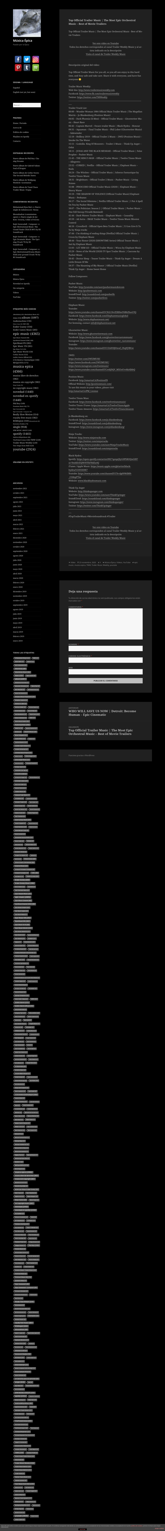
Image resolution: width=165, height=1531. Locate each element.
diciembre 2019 (19, 591)
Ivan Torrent (19, 1045)
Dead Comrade (20, 834)
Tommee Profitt (32, 1453)
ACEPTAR (82, 1529)
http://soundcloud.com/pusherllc (98, 294)
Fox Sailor (19, 960)
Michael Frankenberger (22, 1137)
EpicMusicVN (22, 343)
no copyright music (25, 387)
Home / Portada (19, 123)
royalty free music (25, 417)
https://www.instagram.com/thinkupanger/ (101, 502)
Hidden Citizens (33, 1016)
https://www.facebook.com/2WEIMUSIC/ (89, 362)
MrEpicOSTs (20, 362)
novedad (23, 392)
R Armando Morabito (21, 1291)
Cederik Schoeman (21, 749)
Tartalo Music (19, 1414)
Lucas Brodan (19, 1109)
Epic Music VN (22, 346)
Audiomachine (22, 321)
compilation (19, 798)
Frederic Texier (19, 970)
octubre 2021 (18, 493)
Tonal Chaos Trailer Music (24, 1456)
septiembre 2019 (20, 605)
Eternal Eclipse (20, 945)
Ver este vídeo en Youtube (105, 43)
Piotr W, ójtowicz (33, 1256)
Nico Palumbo (31, 1193)
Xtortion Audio (19, 1512)
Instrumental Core (21, 1034)
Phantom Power (20, 1242)
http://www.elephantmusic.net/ (93, 319)
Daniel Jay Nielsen (20, 809)
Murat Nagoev (19, 1169)
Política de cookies (21, 132)
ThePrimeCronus (21, 440)
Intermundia (34, 1034)
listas (17, 1105)
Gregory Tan (20, 1013)
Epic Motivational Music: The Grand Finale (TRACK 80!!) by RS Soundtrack (27, 229)
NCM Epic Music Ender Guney (26, 1189)
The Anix (30, 1414)
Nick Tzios (19, 1193)
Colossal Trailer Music (22, 795)
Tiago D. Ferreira (20, 1442)
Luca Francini (27, 1105)
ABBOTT (30, 661)
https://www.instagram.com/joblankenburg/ (102, 426)
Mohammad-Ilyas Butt (22, 207)
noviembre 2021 (20, 488)
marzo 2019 (18, 632)
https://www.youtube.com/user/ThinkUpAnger (102, 494)
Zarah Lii (34, 1516)
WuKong (36, 1505)
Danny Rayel (32, 813)
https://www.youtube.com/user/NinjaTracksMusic (104, 444)
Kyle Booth (32, 1091)
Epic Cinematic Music (22, 890)
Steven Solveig (20, 1400)
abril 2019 (17, 627)
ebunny (18, 859)
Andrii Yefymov (19, 711)
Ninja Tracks (18, 385)
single (20, 427)
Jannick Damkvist (20, 1059)
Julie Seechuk (32, 1077)
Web (71, 667)
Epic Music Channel (21, 338)
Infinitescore (19, 1031)
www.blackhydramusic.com (92, 480)
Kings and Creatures (21, 1088)
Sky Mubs (19, 1386)
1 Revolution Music (22, 658)
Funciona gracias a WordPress (81, 755)
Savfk (31, 1343)
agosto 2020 (18, 555)
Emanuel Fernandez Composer (24, 869)
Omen (33, 1217)
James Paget (32, 1056)
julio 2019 (17, 614)
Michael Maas (20, 1141)
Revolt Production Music (22, 1308)
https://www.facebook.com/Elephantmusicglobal (103, 315)
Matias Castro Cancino (22, 1123)
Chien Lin (18, 756)
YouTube (17, 297)
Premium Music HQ (21, 406)
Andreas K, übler (20, 703)
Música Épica (22, 40)
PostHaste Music (20, 1273)
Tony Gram (19, 1460)
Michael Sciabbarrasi (21, 1144)
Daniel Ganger (19, 805)
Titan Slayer (34, 1449)
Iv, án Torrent (31, 1038)
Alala (17, 318)
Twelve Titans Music (22, 1477)
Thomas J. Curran (20, 1438)
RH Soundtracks (20, 1312)
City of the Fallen (20, 784)
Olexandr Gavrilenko (21, 1217)
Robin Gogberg (20, 1316)
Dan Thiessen (20, 816)
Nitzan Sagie (34, 1200)
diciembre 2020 (19, 538)
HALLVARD (34, 1013)
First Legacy (34, 956)
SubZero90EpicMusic (21, 437)
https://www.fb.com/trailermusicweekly (99, 93)
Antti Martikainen (20, 714)
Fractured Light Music (21, 963)
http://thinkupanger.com (90, 491)
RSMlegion (21, 420)
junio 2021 (17, 511)
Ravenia (33, 1294)
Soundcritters (19, 1389)
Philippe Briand (20, 1245)
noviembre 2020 (20, 542)
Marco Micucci (19, 1116)
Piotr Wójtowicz (20, 1259)
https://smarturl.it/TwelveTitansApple (110, 405)
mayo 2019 (17, 623)
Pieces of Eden (20, 1256)
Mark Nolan (19, 1119)
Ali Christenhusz (33, 689)
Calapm (31, 739)
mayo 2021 (17, 515)
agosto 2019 (18, 609)
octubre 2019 (18, 600)
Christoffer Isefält (20, 774)
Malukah (18, 1112)
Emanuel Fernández (21, 873)
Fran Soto (30, 967)
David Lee (33, 827)
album (30, 317)
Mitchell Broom (32, 1155)
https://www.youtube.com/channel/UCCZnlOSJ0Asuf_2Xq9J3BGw (101, 348)
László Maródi (32, 1109)
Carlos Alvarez (21, 742)
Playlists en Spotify (21, 136)
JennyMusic (19, 1063)
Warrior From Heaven (23, 1498)
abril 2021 (17, 520)
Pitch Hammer (32, 1263)
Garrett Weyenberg (21, 985)
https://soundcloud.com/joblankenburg (101, 423)
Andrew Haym (33, 707)
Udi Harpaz (29, 1487)
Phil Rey (19, 403)
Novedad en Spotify (21, 283)
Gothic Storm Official (22, 357)
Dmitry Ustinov (33, 848)
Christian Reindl (31, 763)
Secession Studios (20, 424)
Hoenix (17, 1020)
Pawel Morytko (31, 1231)
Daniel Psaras (34, 809)
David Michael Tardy (21, 830)
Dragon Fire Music (21, 855)
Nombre (74, 644)
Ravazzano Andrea (21, 1294)
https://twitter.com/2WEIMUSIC (84, 358)
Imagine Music (34, 1023)
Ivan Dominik (31, 1041)
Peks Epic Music (20, 1235)
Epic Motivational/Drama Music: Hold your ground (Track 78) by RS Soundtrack (27, 255)
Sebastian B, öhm (21, 1350)
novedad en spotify (25, 1210)
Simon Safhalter (20, 1375)
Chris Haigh (30, 756)
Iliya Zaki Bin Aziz (20, 1023)
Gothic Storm (20, 354)
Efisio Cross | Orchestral (24, 862)
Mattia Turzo (19, 1126)
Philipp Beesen (34, 1242)
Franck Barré (19, 967)
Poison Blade (29, 1266)
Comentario (76, 607)
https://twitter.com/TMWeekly (92, 97)
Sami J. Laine (19, 1333)
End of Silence (19, 886)
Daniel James (32, 805)
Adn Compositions (20, 665)
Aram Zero (34, 714)
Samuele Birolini (21, 1340)
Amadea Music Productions (25, 697)
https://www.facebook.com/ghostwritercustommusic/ (106, 337)
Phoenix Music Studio (21, 1252)
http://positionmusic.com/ (99, 383)
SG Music (19, 1357)
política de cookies (136, 1526)
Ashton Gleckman (20, 718)
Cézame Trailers (20, 802)
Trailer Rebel (19, 1473)
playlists (18, 1266)
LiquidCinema (21, 1101)
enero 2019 (18, 641)
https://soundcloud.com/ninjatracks (100, 448)
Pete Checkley (33, 1235)
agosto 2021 (18, 502)
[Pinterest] (18, 67)
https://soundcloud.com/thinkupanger (101, 498)
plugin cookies (159, 1528)
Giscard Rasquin (20, 992)
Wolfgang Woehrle (22, 1505)
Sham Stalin (31, 1357)
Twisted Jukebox (20, 1480)
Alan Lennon (31, 675)
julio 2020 (17, 560)
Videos (16, 292)
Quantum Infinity (20, 1280)
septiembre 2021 (20, 497)
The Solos (34, 1428)
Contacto (17, 141)
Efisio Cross (17, 324)
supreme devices (20, 1407)
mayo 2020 (17, 569)
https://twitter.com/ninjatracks (92, 441)
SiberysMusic (19, 1361)
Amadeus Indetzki (21, 700)
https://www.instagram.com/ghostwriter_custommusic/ (108, 340)
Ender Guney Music (25, 329)
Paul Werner (19, 1231)
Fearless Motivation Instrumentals (25, 952)
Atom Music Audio (22, 721)
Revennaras (19, 1305)
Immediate (29, 1027)
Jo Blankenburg (20, 1066)
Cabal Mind (20, 739)
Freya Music (32, 970)
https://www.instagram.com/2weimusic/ (89, 365)
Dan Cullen (33, 802)
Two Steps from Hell (23, 445)
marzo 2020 (18, 578)
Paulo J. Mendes (32, 1227)
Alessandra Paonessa (21, 682)
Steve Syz (32, 1400)
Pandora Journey (22, 1224)
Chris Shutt (19, 763)
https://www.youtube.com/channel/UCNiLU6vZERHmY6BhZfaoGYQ (102, 312)
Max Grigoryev (19, 1130)
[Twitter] (27, 59)
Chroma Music (34, 777)
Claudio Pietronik (20, 788)
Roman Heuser (20, 1319)
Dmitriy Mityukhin (20, 848)
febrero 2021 (18, 529)
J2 (29, 1045)
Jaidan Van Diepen (21, 1052)
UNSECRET (19, 1491)
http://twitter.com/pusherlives (92, 297)
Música (16, 274)
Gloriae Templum (21, 995)
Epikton (32, 938)
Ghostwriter (32, 988)
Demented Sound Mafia (23, 837)
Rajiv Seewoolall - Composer (25, 224)
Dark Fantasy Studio (22, 820)
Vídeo (73, 562)
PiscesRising (19, 1263)
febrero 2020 (18, 582)
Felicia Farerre (21, 956)
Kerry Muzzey (19, 1084)
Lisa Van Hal (34, 1101)
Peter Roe (32, 1238)
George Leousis (20, 988)
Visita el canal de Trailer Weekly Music (105, 54)
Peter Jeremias (20, 1238)
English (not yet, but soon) (24, 92)
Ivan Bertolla (19, 1041)
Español (16, 87)
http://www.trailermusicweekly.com (97, 90)
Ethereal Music (33, 945)
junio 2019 (17, 618)
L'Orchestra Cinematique (26, 360)
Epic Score (19, 935)
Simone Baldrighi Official (22, 1372)
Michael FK (19, 1134)
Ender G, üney (32, 876)
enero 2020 (18, 587)
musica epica (23, 1172)
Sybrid (33, 1407)
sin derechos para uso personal (26, 1379)
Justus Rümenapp (20, 1080)
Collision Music (20, 791)
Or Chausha (19, 1220)
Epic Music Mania (21, 914)
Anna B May (32, 711)
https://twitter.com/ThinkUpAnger (94, 505)
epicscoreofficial (33, 935)
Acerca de (17, 127)
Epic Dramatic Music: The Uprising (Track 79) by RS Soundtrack (26, 242)
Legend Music (19, 1098)
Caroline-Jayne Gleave (22, 746)
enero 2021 (18, 533)
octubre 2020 (18, 547)
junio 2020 (17, 564)
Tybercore (18, 1487)
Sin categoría (18, 288)
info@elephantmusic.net (103, 322)
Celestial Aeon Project (23, 753)
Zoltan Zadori (19, 1519)
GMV (34, 999)
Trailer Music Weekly (25, 442)
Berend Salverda (31, 728)
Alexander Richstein (21, 686)
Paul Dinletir (19, 1227)
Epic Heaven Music (23, 894)
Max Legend (32, 1130)
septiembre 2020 (20, 551)
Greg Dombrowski (20, 1009)
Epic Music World (23, 351)
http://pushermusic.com (90, 290)
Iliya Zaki (27, 1020)
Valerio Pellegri (19, 1494)
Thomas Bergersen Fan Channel (24, 1435)
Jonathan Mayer (20, 1070)
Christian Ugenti (20, 767)
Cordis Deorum (31, 798)
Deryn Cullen (19, 841)
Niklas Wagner (32, 1196)
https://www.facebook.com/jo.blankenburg (100, 419)
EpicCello (31, 886)
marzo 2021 (18, 524)
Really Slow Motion (25, 414)
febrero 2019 (18, 636)
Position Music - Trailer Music (25, 1270)
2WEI (35, 658)
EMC (26, 324)
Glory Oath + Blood (21, 999)
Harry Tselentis (19, 1016)
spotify (22, 434)
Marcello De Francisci (31, 1112)
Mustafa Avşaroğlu (21, 1186)
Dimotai (30, 841)
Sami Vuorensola (20, 1336)
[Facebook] (18, 59)
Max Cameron (32, 1126)
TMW (36, 440)
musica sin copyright (26, 382)
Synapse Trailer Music (23, 1410)
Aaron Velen (19, 661)
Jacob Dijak (31, 1048)
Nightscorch (19, 1196)
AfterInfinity (18, 314)
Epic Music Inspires (21, 911)
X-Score (30, 1509)
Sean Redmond (31, 1347)
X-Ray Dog (19, 1509)
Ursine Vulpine (31, 1491)
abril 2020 (17, 573)
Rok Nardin (33, 1316)
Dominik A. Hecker (20, 852)
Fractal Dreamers (33, 960)
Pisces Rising (33, 1259)
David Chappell (20, 823)
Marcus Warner (33, 1116)
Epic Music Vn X (19, 349)
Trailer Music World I (22, 1466)
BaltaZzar (18, 728)
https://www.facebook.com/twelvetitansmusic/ (102, 401)
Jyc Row (34, 1080)
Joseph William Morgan (22, 1073)
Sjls (30, 1382)
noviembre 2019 (20, 596)
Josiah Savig (19, 1077)
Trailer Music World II (23, 1470)
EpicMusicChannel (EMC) (23, 340)
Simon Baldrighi (21, 1365)
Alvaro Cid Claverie (21, 693)
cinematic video (21, 781)
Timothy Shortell (20, 1449)
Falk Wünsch (33, 949)
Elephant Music (21, 866)
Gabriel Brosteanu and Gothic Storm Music (27, 977)
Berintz (18, 732)
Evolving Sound (20, 949)
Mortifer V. (19, 1162)
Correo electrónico (80, 656)
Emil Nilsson (19, 876)
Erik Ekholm (29, 942)
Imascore (18, 1027)
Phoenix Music (20, 1249)
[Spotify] (35, 67)
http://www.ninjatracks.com (92, 437)
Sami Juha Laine (33, 1333)
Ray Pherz (18, 1298)
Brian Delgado (21, 735)
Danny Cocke (20, 813)
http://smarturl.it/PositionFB (93, 380)
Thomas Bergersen (22, 1431)
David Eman (33, 823)
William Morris (30, 1501)
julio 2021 (17, 506)
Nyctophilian (19, 1213)
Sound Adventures (32, 1386)
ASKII (32, 718)
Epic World (20, 938)
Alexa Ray (35, 686)
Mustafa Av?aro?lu (20, 1182)
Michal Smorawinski (21, 1151)
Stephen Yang (34, 1396)
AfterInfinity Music (31, 314)
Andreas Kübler (20, 707)
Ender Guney (22, 326)
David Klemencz (20, 827)
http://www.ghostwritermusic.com (95, 333)
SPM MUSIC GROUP (22, 430)
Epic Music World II (22, 931)
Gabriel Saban (20, 981)
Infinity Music (31, 1031)
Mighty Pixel (19, 1155)
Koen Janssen (20, 1091)
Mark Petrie (30, 1119)
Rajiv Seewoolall (19, 409)
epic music (26, 333)
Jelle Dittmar (33, 1059)
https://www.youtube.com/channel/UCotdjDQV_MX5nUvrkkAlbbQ (102, 369)
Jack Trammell (19, 1048)
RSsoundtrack (34, 421)
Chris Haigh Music (22, 760)
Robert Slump (33, 1312)
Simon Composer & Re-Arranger (25, 1368)
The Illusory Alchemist (21, 1417)
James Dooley (19, 1056)
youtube (24, 449)
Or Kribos (31, 1220)
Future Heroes (19, 974)
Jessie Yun (31, 1063)
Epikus (18, 942)
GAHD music (33, 981)
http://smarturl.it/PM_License (83, 391)
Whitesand (19, 1501)
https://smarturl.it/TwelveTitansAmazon (113, 409)
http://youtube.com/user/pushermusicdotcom (101, 287)
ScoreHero (18, 1347)
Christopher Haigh (20, 777)
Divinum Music (31, 844)
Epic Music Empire (22, 907)
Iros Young (19, 1038)
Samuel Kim (20, 1343)
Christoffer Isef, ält (21, 770)
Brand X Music (30, 732)
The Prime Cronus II (21, 1424)
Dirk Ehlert (18, 844)
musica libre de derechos (26, 1176)
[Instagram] (35, 59)
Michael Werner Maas (21, 1148)
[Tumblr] (27, 67)
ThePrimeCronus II (21, 1428)
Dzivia (33, 855)
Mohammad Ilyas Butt (22, 1158)
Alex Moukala (19, 689)
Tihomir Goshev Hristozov (22, 1446)
